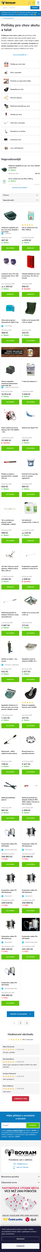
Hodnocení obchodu (20, 1034)
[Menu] (38, 2)
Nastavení (20, 1239)
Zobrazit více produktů (19, 187)
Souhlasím (20, 1246)
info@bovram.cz (22, 1164)
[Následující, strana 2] (20, 1022)
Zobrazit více (20, 1099)
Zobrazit (30, 248)
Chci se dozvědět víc (19, 55)
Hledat (35, 8)
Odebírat (33, 1125)
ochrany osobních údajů (15, 1131)
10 (27, 1023)
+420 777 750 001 (22, 1167)
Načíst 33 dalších (18, 1014)
